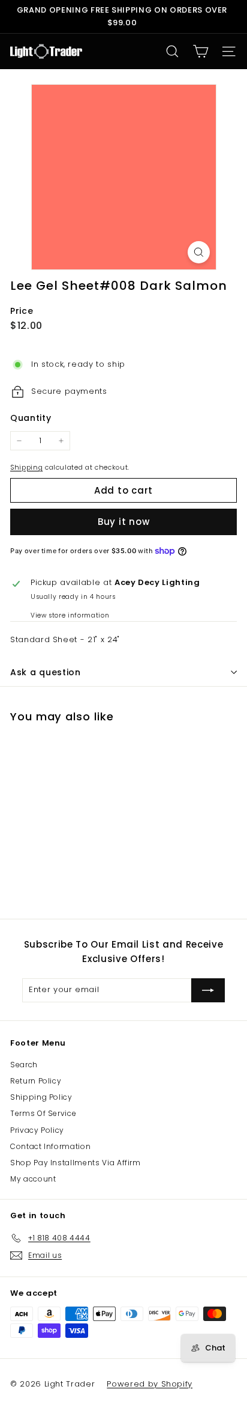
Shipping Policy (41, 1097)
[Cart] (200, 51)
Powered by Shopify (149, 1384)
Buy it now (124, 521)
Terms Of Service (43, 1113)
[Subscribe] (208, 990)
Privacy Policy (37, 1130)
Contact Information (50, 1146)
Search (24, 1064)
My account (33, 1179)
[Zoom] (199, 252)
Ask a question (45, 672)
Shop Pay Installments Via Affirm (75, 1162)
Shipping (26, 467)
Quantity (30, 418)
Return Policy (35, 1081)
